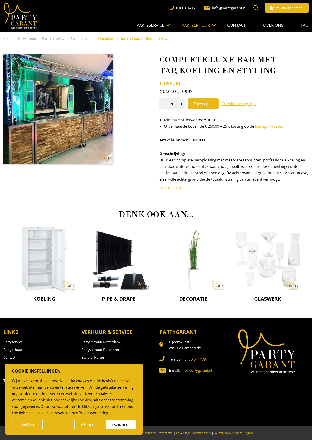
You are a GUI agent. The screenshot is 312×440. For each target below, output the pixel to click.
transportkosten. (269, 126)
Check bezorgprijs (239, 103)
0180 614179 (195, 359)
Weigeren (88, 424)
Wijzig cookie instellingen (233, 433)
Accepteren (121, 424)
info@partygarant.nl (196, 370)
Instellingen (28, 424)
